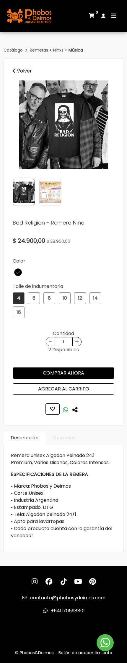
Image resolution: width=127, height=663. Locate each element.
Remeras (39, 50)
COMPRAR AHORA (63, 373)
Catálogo (14, 50)
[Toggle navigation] (114, 16)
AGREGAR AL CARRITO (63, 388)
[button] (18, 272)
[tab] (24, 439)
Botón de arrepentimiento (85, 653)
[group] (63, 124)
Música (76, 50)
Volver (24, 70)
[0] (92, 15)
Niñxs (59, 50)
